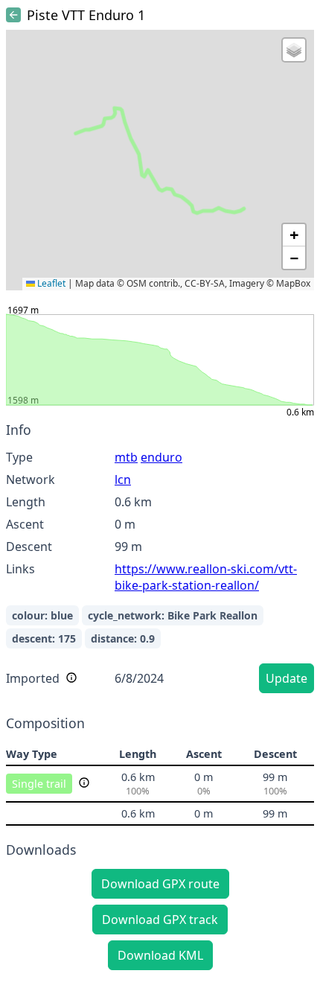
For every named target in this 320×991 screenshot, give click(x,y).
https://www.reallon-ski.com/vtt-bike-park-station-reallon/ (206, 577)
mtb (126, 457)
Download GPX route (160, 884)
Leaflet (50, 283)
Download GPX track (160, 919)
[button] (294, 50)
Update (286, 678)
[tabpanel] (160, 560)
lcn (123, 479)
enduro (161, 457)
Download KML (160, 955)
